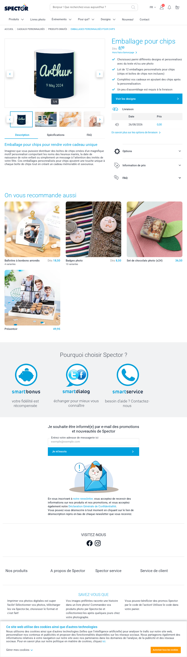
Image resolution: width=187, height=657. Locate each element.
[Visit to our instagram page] (98, 543)
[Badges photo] (93, 229)
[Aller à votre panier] (177, 7)
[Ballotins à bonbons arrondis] (32, 229)
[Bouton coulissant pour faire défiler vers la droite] (99, 74)
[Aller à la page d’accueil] (22, 7)
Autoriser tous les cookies (165, 650)
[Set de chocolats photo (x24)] (154, 229)
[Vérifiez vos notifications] (169, 7)
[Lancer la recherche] (133, 7)
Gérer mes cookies (17, 650)
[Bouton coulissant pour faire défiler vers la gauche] (10, 74)
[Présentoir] (32, 297)
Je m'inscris (59, 451)
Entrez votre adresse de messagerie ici (74, 437)
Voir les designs (126, 98)
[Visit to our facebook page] (89, 543)
